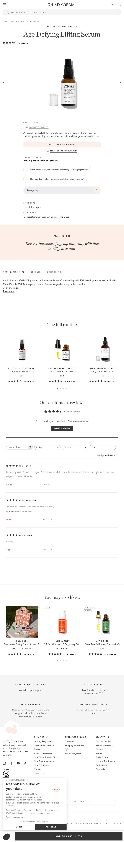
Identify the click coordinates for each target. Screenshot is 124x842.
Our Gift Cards (41, 765)
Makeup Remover (104, 745)
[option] (62, 144)
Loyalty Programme (43, 741)
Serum (99, 753)
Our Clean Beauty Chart (46, 757)
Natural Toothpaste (105, 761)
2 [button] (60, 388)
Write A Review (62, 428)
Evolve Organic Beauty (62, 26)
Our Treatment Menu (44, 761)
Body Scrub (101, 765)
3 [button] (63, 388)
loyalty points (39, 127)
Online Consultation (44, 745)
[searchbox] (16, 447)
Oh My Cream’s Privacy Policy (92, 823)
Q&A (67, 749)
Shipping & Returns (74, 745)
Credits (117, 823)
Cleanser (100, 749)
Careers (37, 769)
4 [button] (66, 388)
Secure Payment (73, 753)
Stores (37, 749)
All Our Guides (103, 741)
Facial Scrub (102, 757)
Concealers (101, 769)
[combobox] (47, 447)
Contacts (69, 741)
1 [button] (57, 388)
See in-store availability (63, 151)
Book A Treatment (43, 753)
